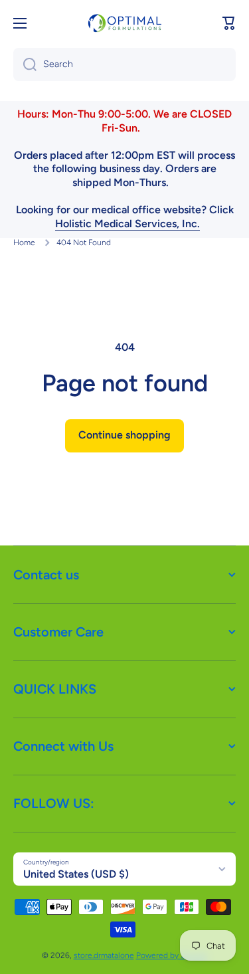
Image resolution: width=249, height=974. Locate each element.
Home (24, 242)
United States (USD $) (76, 874)
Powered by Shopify (172, 955)
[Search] (25, 64)
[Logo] (125, 23)
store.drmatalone (104, 955)
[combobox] (124, 64)
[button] (229, 23)
